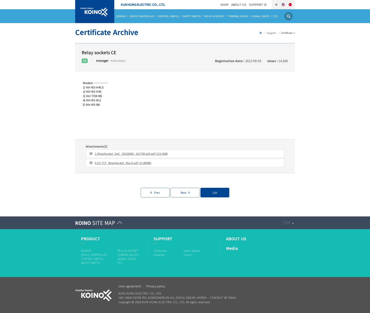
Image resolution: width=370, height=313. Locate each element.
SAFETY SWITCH (192, 16)
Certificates (160, 251)
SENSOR (121, 16)
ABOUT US (238, 5)
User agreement (129, 286)
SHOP (224, 5)
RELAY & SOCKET (214, 16)
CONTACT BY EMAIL (223, 297)
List (215, 192)
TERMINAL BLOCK (238, 16)
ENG (283, 4)
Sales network (192, 251)
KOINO (95, 222)
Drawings (159, 255)
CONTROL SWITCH (168, 16)
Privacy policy (155, 286)
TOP (286, 222)
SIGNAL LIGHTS (260, 16)
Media (232, 248)
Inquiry (188, 255)
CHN (290, 4)
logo (78, 2)
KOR (276, 4)
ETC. (275, 16)
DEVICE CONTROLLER (142, 16)
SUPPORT (256, 5)
